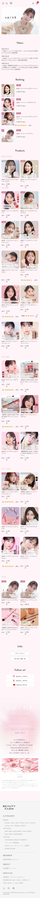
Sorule (22, 823)
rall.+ (12, 825)
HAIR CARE (8, 834)
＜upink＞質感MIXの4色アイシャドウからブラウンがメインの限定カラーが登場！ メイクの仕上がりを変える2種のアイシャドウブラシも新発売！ (20, 67)
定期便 (27, 845)
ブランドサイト (20, 653)
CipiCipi (7, 823)
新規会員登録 (7, 859)
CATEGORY (7, 828)
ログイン (15, 859)
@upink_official (22, 685)
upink (17, 823)
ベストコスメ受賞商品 (12, 842)
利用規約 (6, 877)
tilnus (27, 823)
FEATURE (6, 837)
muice (12, 823)
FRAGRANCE (17, 834)
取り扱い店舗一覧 (20, 659)
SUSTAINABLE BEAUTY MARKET (16, 840)
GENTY (23, 825)
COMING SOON (10, 848)
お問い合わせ (7, 883)
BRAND (5, 820)
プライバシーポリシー (17, 877)
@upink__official (21, 676)
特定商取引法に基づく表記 (11, 880)
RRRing (17, 825)
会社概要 (6, 868)
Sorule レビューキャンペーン (14, 845)
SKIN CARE (8, 831)
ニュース (13, 868)
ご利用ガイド (25, 880)
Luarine (7, 825)
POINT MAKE (26, 831)
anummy (32, 823)
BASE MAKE (17, 831)
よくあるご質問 (18, 883)
